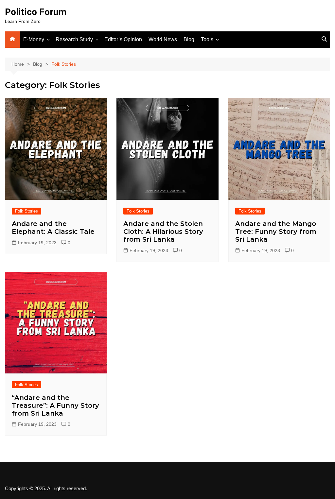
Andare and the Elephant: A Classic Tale (53, 227)
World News (163, 39)
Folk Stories (26, 211)
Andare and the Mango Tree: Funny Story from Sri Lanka (275, 231)
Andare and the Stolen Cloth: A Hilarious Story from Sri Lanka (163, 231)
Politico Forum (35, 12)
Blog (189, 39)
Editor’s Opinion (123, 39)
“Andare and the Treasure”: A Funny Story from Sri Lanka (55, 405)
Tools (207, 39)
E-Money (33, 39)
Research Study (74, 39)
